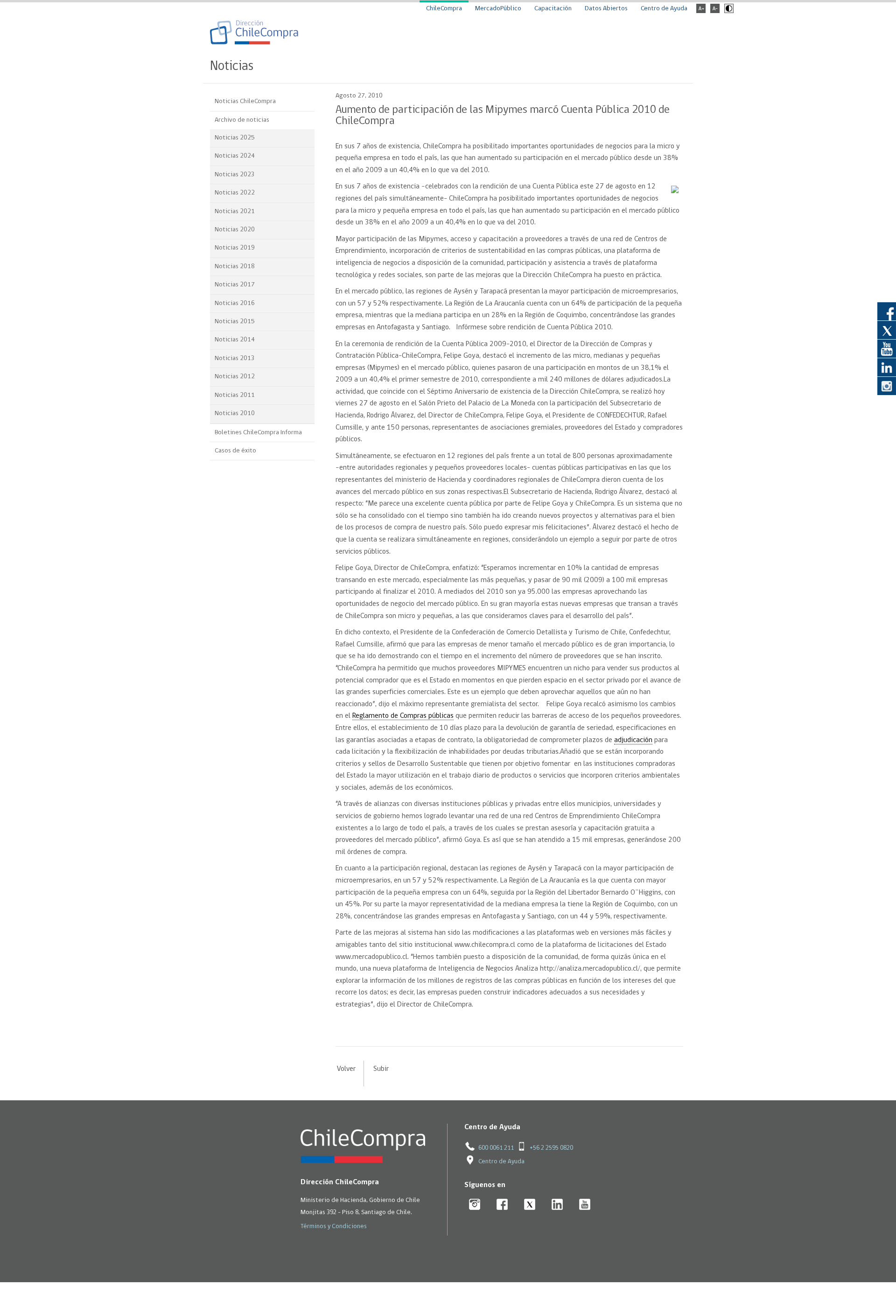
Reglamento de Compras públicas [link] (403, 716)
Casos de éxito (235, 450)
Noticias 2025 (235, 137)
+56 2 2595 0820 (551, 1148)
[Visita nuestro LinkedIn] (886, 367)
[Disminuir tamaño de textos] (715, 11)
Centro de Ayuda (664, 8)
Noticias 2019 (235, 247)
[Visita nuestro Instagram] (886, 385)
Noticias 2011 (235, 395)
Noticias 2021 (235, 211)
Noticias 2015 (235, 321)
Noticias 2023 (235, 174)
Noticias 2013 (235, 358)
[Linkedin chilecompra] (557, 1205)
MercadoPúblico (498, 8)
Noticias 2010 (235, 413)
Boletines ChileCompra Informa (258, 432)
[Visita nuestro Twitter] (886, 329)
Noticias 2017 (235, 284)
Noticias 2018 (235, 266)
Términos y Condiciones (334, 1226)
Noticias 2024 (235, 156)
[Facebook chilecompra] (502, 1205)
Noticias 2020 (235, 229)
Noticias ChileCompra (245, 101)
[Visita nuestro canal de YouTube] (886, 348)
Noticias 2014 (235, 339)
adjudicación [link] (633, 740)
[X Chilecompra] (530, 1205)
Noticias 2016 (235, 303)
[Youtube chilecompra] (585, 1205)
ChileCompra (444, 8)
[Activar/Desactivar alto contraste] (728, 11)
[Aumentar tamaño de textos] (701, 11)
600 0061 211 (496, 1148)
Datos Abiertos (606, 8)
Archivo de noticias (242, 120)
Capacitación (553, 8)
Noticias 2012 (235, 376)
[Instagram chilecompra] (475, 1205)
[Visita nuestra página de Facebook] (886, 311)
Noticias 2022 (235, 192)
